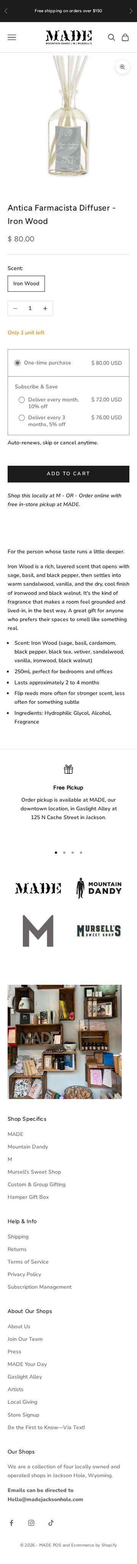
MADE (15, 1134)
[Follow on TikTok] (51, 1523)
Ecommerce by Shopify (94, 1545)
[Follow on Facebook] (11, 1523)
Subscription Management (40, 1287)
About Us (19, 1326)
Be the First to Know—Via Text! (46, 1427)
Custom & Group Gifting (36, 1184)
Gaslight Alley (25, 1376)
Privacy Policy (24, 1274)
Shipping (18, 1236)
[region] (68, 802)
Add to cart (69, 473)
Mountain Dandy (28, 1146)
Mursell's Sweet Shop (34, 1172)
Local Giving (22, 1402)
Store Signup (23, 1415)
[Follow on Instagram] (31, 1523)
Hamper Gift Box (28, 1197)
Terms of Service (28, 1261)
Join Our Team (25, 1339)
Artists (16, 1389)
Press (14, 1351)
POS (57, 1545)
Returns (17, 1249)
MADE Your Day (27, 1364)
